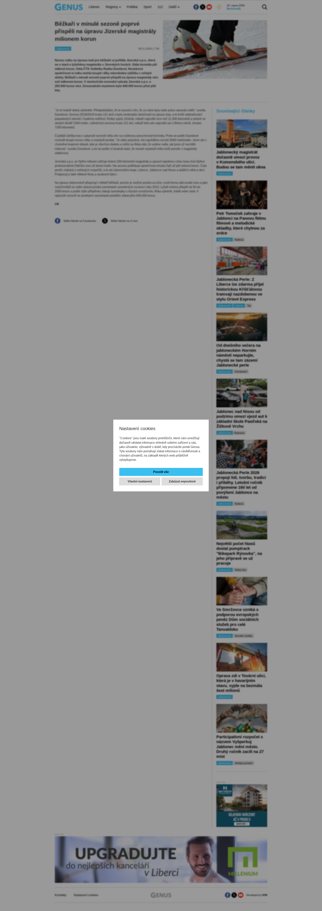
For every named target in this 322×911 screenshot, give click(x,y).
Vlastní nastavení (140, 481)
